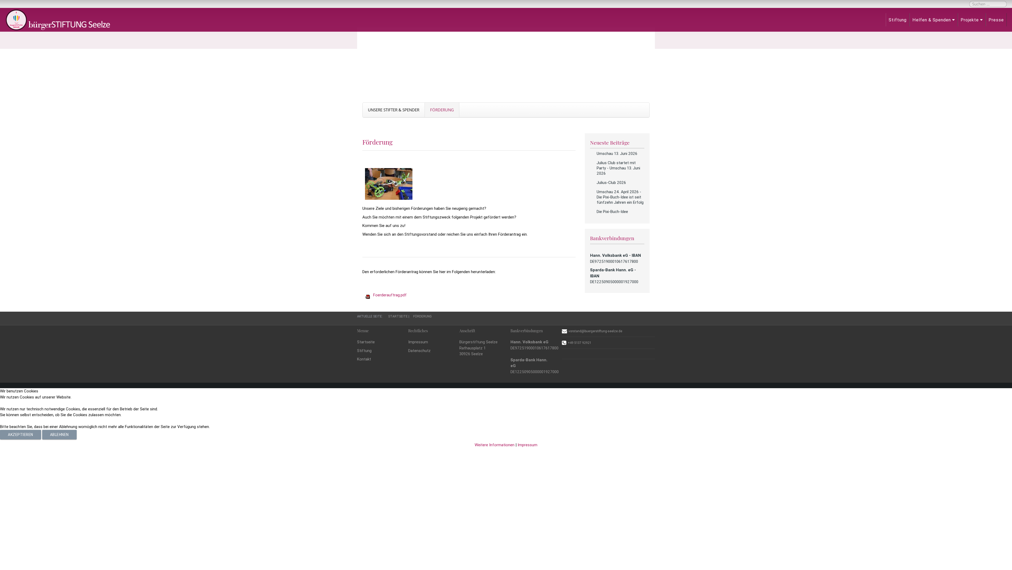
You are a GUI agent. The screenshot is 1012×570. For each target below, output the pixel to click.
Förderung (442, 109)
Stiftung (898, 20)
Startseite (366, 341)
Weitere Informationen (494, 444)
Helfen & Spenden (931, 20)
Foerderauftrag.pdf (390, 294)
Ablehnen (59, 434)
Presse (996, 20)
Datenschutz (419, 350)
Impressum (418, 341)
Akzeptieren (20, 434)
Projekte (970, 20)
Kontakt (364, 359)
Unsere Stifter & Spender (393, 109)
